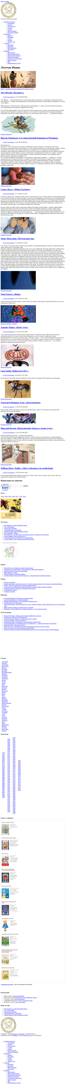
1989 (14, 797)
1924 (8, 773)
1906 (8, 745)
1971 (14, 770)
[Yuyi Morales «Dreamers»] (18, 87)
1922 (8, 770)
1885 (3, 778)
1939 (8, 796)
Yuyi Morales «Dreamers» (12, 93)
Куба (3, 695)
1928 (8, 779)
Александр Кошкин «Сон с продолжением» (21, 402)
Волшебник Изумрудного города (10, 934)
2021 (2, 496)
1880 (3, 771)
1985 (14, 791)
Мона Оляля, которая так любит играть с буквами (18, 607)
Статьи (10, 38)
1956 (14, 747)
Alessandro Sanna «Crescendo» (12, 530)
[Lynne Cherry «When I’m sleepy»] (18, 184)
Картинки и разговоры (7, 984)
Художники (11, 23)
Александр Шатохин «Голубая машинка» (16, 600)
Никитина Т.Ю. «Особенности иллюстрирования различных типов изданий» (27, 626)
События (6, 43)
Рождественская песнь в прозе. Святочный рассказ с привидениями (10, 951)
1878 (3, 768)
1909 (8, 750)
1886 (3, 780)
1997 (14, 810)
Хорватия (4, 720)
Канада (4, 692)
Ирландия (5, 686)
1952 (14, 741)
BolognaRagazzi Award (14, 63)
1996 (14, 808)
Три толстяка (5, 853)
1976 (14, 777)
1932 (8, 785)
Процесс (10, 35)
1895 (3, 791)
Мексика (4, 698)
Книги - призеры (6, 89)
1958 (14, 750)
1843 (3, 757)
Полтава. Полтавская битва (9, 837)
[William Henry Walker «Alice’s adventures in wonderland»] (18, 463)
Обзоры (10, 40)
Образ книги (11, 52)
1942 (8, 801)
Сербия (4, 709)
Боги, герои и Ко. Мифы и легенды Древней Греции (8, 870)
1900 (8, 739)
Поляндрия (12, 825)
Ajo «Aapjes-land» (9, 527)
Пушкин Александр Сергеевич (13, 843)
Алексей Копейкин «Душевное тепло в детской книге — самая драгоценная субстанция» (30, 623)
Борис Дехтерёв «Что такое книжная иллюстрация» (19, 628)
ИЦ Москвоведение (14, 841)
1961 (14, 754)
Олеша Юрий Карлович (13, 861)
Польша (4, 704)
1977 (14, 779)
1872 (3, 764)
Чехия (3, 721)
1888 (3, 783)
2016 (21, 496)
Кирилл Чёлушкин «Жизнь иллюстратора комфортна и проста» (22, 616)
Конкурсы (10, 46)
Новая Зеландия (6, 703)
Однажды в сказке (9, 591)
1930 (8, 782)
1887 (3, 781)
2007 (19, 771)
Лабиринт (12, 873)
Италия (4, 689)
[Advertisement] (33, 644)
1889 (3, 784)
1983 (14, 788)
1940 (8, 797)
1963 (14, 757)
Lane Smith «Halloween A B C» (15, 371)
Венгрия (4, 674)
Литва (3, 697)
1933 (8, 787)
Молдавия (5, 700)
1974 (14, 774)
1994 (14, 805)
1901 (8, 741)
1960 (14, 753)
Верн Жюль (15, 910)
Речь (18, 888)
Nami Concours (12, 60)
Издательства (11, 26)
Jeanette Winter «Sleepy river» (14, 327)
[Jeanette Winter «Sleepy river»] (18, 322)
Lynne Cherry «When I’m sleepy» (16, 189)
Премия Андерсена (13, 57)
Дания (3, 681)
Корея (3, 694)
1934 (8, 788)
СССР (3, 714)
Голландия (5, 678)
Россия (4, 707)
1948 (8, 810)
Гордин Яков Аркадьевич (14, 845)
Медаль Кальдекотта (14, 54)
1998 (14, 811)
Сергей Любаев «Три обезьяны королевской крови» (19, 539)
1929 (8, 781)
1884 (3, 777)
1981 (14, 785)
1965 (14, 761)
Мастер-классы (12, 48)
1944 (8, 804)
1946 (8, 807)
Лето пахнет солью (6, 886)
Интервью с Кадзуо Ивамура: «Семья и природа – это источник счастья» (25, 609)
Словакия (4, 712)
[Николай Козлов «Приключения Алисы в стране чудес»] (18, 423)
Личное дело (11, 42)
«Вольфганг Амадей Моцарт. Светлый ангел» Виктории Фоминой (23, 569)
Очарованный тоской (10, 590)
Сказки (10, 29)
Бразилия (4, 671)
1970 (14, 768)
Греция (4, 680)
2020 (6, 496)
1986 (14, 793)
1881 (3, 772)
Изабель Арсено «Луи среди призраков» (16, 571)
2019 (9, 496)
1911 (8, 753)
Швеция (4, 726)
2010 (19, 776)
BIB (9, 62)
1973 (14, 773)
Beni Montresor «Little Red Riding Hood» (15, 525)
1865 (3, 758)
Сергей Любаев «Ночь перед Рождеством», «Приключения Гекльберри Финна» (27, 575)
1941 (8, 799)
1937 (8, 793)
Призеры (6, 51)
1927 (8, 777)
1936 (8, 791)
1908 (8, 748)
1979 (14, 782)
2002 (19, 764)
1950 (14, 737)
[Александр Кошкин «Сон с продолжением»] (18, 397)
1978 (14, 781)
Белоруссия (5, 666)
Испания (4, 688)
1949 (8, 811)
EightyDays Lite (27, 1035)
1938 (8, 794)
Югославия (5, 729)
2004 (19, 767)
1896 (3, 792)
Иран (3, 684)
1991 (14, 801)
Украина (4, 717)
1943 (8, 802)
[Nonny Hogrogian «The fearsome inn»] (18, 233)
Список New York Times (15, 58)
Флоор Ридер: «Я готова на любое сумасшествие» (18, 568)
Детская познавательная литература (13, 875)
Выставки (10, 45)
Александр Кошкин (18, 996)
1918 (8, 764)
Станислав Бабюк (20, 1002)
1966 (14, 762)
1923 (8, 771)
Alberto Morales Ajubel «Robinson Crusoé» (16, 531)
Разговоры (7, 34)
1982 (14, 787)
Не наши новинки (13, 32)
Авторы (10, 25)
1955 (14, 745)
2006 (19, 770)
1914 (8, 757)
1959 (14, 751)
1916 (8, 761)
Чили (3, 723)
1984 (14, 790)
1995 (14, 807)
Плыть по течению (9, 582)
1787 (3, 754)
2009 (19, 774)
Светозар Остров (27, 1000)
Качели (11, 937)
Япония (4, 731)
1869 (3, 761)
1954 (14, 744)
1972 (14, 771)
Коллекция (15, 956)
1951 (14, 739)
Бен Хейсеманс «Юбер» (11, 533)
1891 (3, 788)
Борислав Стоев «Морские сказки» (26, 997)
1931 (8, 784)
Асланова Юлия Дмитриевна (14, 975)
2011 (19, 777)
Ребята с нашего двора (13, 890)
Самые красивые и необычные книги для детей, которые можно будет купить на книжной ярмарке (33, 584)
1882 (3, 774)
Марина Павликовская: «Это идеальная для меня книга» (20, 601)
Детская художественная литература (13, 908)
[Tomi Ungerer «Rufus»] (18, 289)
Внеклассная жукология (8, 967)
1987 (14, 794)
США (3, 715)
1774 (3, 752)
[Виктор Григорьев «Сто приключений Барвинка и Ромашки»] (18, 133)
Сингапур (5, 711)
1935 (8, 790)
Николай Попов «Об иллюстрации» (14, 625)
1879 (3, 769)
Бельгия (4, 668)
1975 (14, 776)
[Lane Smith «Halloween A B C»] (17, 366)
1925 (8, 774)
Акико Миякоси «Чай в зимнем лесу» (15, 536)
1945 (8, 805)
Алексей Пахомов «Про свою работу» (15, 620)
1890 (3, 786)
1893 (3, 789)
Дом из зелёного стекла (8, 822)
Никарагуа (5, 701)
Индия (4, 683)
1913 (8, 756)
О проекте (5, 490)
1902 (8, 742)
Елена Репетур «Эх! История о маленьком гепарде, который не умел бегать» (26, 534)
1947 (8, 808)
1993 (14, 804)
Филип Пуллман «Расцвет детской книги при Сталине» (20, 619)
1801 (3, 755)
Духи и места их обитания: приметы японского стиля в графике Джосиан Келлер (28, 587)
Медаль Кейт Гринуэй (14, 55)
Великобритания (7, 672)
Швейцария (5, 724)
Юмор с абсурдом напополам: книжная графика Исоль (20, 585)
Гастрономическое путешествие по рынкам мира (18, 537)
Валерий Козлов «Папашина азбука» (15, 574)
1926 (8, 776)
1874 (3, 766)
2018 (13, 496)
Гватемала (5, 675)
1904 (8, 744)
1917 (8, 762)
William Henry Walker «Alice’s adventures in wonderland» (27, 468)
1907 (8, 747)
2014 (19, 782)
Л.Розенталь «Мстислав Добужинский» (15, 617)
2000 (19, 761)
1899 (3, 797)
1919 (8, 765)
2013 (19, 781)
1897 (3, 794)
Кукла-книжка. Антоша (7, 918)
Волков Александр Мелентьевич (13, 942)
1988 (14, 796)
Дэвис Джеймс (13, 879)
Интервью (11, 37)
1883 (3, 775)
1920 (8, 767)
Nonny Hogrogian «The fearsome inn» (17, 238)
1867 (3, 760)
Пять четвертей (14, 970)
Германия (4, 677)
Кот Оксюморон (9, 97)
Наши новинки (12, 31)
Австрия (4, 663)
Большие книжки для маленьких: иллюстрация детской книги (22, 622)
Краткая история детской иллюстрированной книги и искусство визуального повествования (31, 629)
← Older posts (5, 484)
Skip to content (5, 1)
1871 (3, 763)
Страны (10, 28)
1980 (14, 784)
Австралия (5, 661)
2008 (19, 773)
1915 (8, 759)
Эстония (4, 727)
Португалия (5, 706)
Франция (4, 718)
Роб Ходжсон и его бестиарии (13, 603)
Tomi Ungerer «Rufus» (11, 294)
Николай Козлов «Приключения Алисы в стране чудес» (27, 428)
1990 (14, 799)
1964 (14, 759)
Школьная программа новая (14, 859)
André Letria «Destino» (10, 528)
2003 (19, 765)
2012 (19, 779)
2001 (19, 762)
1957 (14, 748)
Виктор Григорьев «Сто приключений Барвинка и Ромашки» (29, 138)
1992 (14, 802)
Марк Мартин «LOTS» (11, 572)
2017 (17, 496)
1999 (14, 813)
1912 (8, 754)
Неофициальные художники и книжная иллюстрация (19, 588)
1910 (8, 751)
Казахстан (5, 691)
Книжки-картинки (9, 22)
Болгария (4, 669)
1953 (14, 742)
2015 (24, 496)
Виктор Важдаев (20, 999)
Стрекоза (12, 856)
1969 (14, 767)
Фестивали (11, 49)
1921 (8, 768)
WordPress (15, 1035)
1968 (14, 765)
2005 (19, 768)
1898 (3, 795)
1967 (14, 764)
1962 (14, 756)
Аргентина (5, 664)
